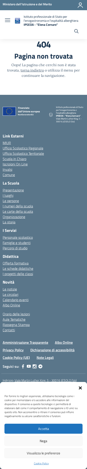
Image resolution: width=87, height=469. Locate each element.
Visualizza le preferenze (43, 453)
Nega (43, 440)
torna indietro (32, 70)
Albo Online (11, 305)
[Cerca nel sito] (76, 32)
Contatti (9, 330)
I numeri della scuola (18, 206)
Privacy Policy (13, 350)
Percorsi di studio (15, 248)
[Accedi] (80, 5)
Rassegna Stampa (16, 324)
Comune (9, 174)
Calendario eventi (16, 299)
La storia (9, 222)
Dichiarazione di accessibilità (52, 350)
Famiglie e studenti (17, 242)
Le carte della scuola (18, 211)
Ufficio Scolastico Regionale (23, 148)
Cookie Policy (41, 463)
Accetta (43, 428)
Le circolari (10, 294)
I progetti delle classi (18, 273)
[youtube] (29, 366)
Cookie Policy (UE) (16, 357)
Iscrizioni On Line (15, 164)
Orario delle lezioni (16, 314)
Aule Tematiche (14, 319)
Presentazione (13, 190)
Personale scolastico (18, 237)
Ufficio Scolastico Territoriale (23, 153)
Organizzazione (14, 216)
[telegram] (40, 366)
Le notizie (10, 289)
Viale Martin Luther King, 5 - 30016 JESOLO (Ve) (45, 380)
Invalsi (7, 169)
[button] (80, 387)
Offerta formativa (16, 263)
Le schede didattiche (18, 268)
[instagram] (35, 366)
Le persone (11, 200)
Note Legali (45, 357)
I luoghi (8, 195)
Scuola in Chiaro (14, 158)
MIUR (7, 142)
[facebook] (23, 366)
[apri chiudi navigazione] (7, 20)
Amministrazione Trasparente (25, 342)
